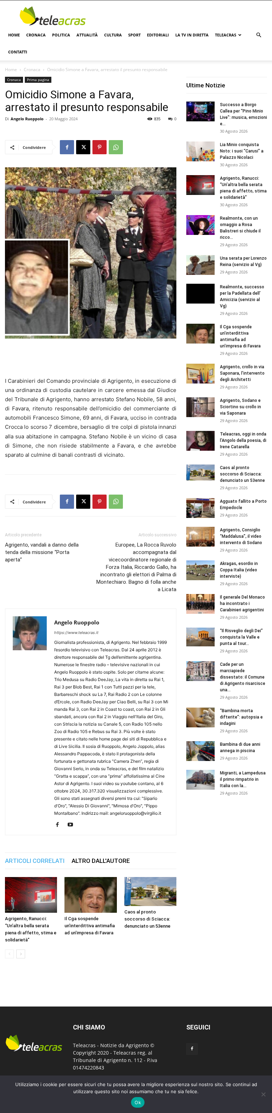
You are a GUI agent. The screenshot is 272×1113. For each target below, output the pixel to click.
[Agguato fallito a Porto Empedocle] (200, 508)
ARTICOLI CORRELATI (34, 860)
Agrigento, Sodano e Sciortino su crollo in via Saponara (240, 407)
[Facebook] (67, 147)
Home (14, 35)
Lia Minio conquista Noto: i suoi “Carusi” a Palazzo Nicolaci (242, 151)
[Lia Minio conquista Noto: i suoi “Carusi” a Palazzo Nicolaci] (200, 151)
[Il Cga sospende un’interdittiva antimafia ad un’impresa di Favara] (90, 895)
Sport (134, 35)
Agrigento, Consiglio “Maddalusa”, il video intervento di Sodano (241, 536)
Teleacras (225, 35)
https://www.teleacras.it (76, 632)
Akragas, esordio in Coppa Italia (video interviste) (239, 570)
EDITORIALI (158, 35)
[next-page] (20, 954)
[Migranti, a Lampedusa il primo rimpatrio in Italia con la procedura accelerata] (200, 780)
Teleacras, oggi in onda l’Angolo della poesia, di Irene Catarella (243, 440)
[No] (263, 1094)
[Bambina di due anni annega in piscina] (200, 751)
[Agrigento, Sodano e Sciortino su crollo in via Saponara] (200, 407)
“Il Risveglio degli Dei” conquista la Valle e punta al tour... (241, 637)
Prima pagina (38, 79)
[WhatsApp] (116, 147)
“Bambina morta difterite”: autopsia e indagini (241, 717)
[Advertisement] (184, 16)
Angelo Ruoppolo (27, 118)
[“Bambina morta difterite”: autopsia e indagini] (200, 717)
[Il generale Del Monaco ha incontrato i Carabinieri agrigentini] (200, 604)
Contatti (17, 51)
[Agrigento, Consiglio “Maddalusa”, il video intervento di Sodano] (200, 537)
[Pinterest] (99, 147)
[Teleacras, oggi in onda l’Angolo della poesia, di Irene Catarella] (200, 441)
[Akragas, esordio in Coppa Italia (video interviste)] (200, 570)
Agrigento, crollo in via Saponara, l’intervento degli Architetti (242, 373)
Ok (138, 1102)
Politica (61, 35)
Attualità (87, 35)
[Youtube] (73, 825)
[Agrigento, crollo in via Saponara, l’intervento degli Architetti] (200, 374)
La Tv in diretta (192, 35)
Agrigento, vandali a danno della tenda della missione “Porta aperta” (42, 552)
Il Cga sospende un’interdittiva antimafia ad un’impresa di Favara (89, 925)
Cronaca (36, 35)
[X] (83, 147)
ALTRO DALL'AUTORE (101, 860)
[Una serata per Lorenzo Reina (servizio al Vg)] (200, 265)
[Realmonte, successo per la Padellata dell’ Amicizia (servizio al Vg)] (200, 294)
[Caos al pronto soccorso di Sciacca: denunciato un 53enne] (150, 891)
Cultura (113, 35)
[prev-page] (9, 954)
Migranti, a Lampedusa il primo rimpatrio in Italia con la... (243, 779)
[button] (258, 35)
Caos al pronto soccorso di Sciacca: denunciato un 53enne (147, 919)
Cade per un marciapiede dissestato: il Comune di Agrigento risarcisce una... (242, 677)
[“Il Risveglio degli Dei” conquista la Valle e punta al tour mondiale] (200, 637)
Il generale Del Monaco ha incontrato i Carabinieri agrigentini (242, 603)
